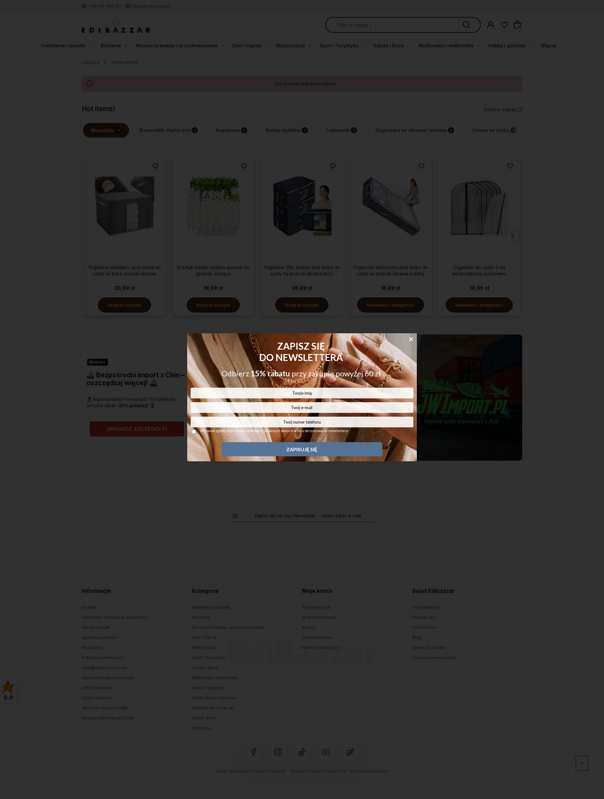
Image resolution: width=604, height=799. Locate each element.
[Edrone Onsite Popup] (302, 399)
